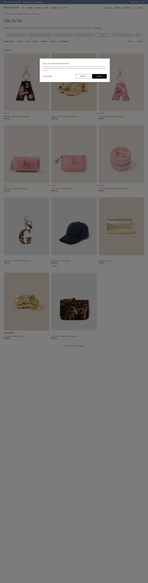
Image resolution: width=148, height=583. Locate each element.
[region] (75, 70)
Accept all (99, 76)
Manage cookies (47, 76)
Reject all (83, 76)
